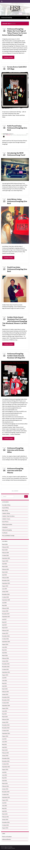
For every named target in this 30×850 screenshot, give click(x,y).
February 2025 (5, 547)
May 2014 (4, 713)
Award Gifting (5, 507)
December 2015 (5, 663)
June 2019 (4, 588)
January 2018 (5, 611)
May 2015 (4, 683)
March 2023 (5, 566)
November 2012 (5, 761)
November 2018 (5, 594)
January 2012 (5, 789)
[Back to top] (27, 847)
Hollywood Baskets (6, 839)
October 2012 (5, 764)
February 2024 (5, 552)
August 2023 (5, 561)
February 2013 (5, 752)
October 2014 (5, 702)
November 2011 (5, 791)
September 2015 (6, 672)
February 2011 (5, 816)
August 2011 (5, 800)
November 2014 (5, 700)
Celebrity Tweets (6, 518)
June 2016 (4, 647)
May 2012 (4, 777)
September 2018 (6, 599)
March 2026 (5, 544)
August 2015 (5, 675)
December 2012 (5, 758)
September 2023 (6, 558)
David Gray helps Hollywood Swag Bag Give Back (17, 269)
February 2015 (5, 691)
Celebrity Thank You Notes (8, 516)
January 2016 (5, 661)
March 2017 (5, 627)
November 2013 (5, 727)
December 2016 (5, 636)
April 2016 (4, 652)
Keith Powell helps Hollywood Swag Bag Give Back (17, 128)
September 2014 (6, 705)
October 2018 (5, 597)
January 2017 (5, 633)
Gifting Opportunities (7, 524)
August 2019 (5, 586)
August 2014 (5, 708)
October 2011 (5, 794)
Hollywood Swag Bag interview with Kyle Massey (15, 470)
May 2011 (4, 808)
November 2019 (5, 580)
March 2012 (5, 783)
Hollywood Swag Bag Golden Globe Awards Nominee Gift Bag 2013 (16, 356)
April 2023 (4, 563)
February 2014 (5, 719)
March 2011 (5, 814)
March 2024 (5, 549)
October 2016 (5, 638)
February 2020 (5, 577)
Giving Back (4, 527)
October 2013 (5, 730)
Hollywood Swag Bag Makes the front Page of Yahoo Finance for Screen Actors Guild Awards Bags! (14, 32)
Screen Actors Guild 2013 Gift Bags (17, 68)
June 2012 (4, 775)
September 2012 (6, 766)
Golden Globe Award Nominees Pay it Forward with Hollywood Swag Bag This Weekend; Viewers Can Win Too (14, 321)
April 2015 (4, 686)
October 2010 (5, 825)
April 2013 (4, 747)
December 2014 (5, 697)
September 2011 (6, 797)
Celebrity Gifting (6, 513)
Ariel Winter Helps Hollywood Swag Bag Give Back (17, 201)
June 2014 (4, 711)
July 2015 (4, 677)
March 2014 (5, 716)
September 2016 (6, 641)
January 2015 (5, 694)
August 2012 (5, 769)
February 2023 (5, 569)
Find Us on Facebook (7, 836)
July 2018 (4, 602)
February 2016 (5, 658)
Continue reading (8, 57)
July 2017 (4, 619)
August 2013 (5, 736)
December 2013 (5, 725)
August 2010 (5, 827)
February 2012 (5, 786)
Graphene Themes (11, 848)
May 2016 (4, 650)
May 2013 (4, 744)
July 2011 (4, 802)
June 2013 (4, 741)
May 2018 (4, 605)
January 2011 (5, 819)
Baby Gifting (5, 510)
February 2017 (5, 630)
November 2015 (5, 666)
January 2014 (5, 722)
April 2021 (4, 574)
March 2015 (5, 688)
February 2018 (5, 608)
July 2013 (4, 739)
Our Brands (4, 532)
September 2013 (6, 733)
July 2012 (4, 772)
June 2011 (4, 805)
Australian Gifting (6, 505)
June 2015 (4, 680)
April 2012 (4, 780)
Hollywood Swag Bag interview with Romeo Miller (15, 450)
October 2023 (5, 555)
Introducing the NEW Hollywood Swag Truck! (16, 154)
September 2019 (6, 583)
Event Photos (5, 521)
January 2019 (5, 591)
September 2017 (6, 616)
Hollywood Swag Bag (6, 17)
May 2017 (4, 622)
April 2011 (4, 811)
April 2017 (4, 625)
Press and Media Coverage (8, 535)
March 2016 (5, 655)
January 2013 (5, 755)
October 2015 (5, 669)
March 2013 (5, 750)
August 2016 (5, 644)
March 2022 (5, 572)
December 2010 (5, 822)
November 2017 (5, 613)
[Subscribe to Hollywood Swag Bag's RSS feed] (1, 1)
